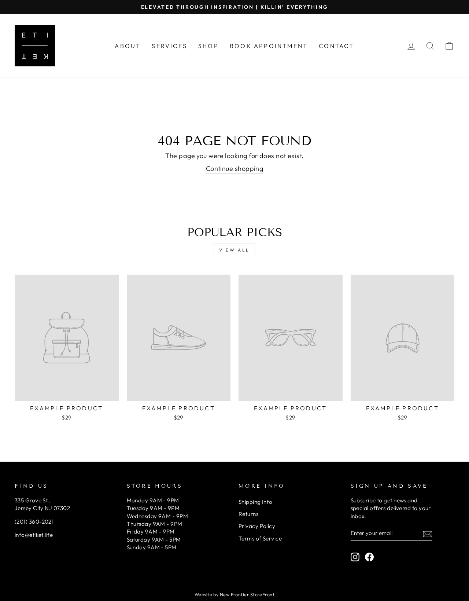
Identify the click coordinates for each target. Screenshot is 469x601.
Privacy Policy (257, 526)
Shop (208, 46)
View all (234, 250)
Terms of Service (260, 538)
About (128, 46)
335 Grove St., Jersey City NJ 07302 (42, 504)
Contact (336, 46)
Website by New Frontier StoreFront (234, 594)
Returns (248, 513)
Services (169, 46)
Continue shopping (234, 168)
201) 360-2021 (34, 521)
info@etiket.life (34, 534)
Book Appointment (269, 46)
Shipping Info (256, 501)
